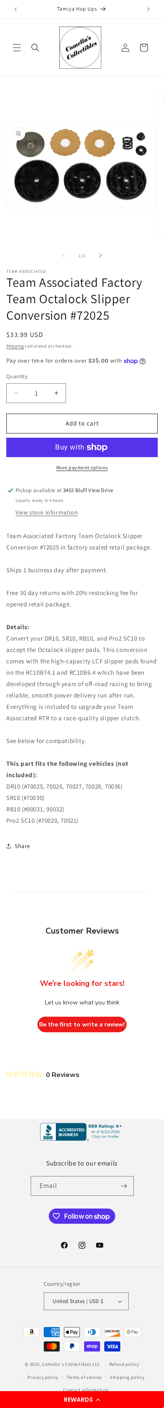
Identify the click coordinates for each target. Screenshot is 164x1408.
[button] (82, 1399)
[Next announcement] (148, 9)
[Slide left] (63, 255)
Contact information (85, 1390)
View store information (47, 512)
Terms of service (84, 1377)
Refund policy (124, 1364)
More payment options (82, 467)
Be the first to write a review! (82, 1024)
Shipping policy (127, 1377)
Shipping (15, 346)
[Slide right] (100, 255)
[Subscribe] (124, 1186)
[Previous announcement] (15, 9)
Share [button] (22, 846)
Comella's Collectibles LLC (71, 1364)
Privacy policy (42, 1377)
